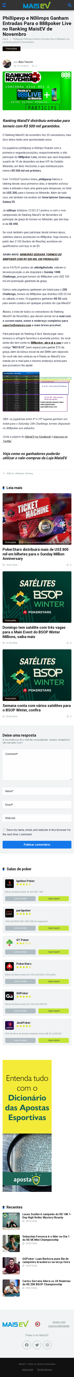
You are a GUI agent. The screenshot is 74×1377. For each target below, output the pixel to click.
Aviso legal (27, 1369)
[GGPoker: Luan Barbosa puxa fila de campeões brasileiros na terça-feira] (11, 1273)
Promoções (11, 48)
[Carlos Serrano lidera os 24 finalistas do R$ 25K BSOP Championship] (11, 1295)
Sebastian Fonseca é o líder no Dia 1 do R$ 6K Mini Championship (46, 1238)
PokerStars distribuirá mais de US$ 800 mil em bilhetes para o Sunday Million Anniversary (35, 554)
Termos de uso (44, 1369)
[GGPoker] (9, 999)
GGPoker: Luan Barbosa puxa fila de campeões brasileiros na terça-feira (46, 1260)
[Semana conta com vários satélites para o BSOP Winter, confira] (37, 675)
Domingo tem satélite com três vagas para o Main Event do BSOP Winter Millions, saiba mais (34, 632)
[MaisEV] (37, 5)
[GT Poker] (9, 946)
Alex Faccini (25, 62)
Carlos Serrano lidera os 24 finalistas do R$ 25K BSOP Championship (46, 1282)
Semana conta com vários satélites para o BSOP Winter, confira (37, 707)
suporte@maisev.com (17, 325)
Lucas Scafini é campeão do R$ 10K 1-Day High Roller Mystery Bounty (46, 1216)
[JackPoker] (9, 1028)
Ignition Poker (25, 881)
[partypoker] (9, 916)
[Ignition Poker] (9, 887)
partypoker (23, 910)
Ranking (29, 473)
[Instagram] (47, 1345)
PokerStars (23, 963)
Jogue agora (54, 898)
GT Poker (22, 940)
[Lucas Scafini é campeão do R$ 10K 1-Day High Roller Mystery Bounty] (11, 1228)
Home (5, 39)
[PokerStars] (9, 969)
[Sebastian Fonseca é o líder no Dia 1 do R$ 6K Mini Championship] (11, 1251)
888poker (19, 473)
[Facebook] (26, 1345)
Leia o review (20, 898)
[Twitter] (37, 1345)
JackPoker (23, 1022)
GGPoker (22, 993)
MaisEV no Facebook (38, 436)
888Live (10, 473)
